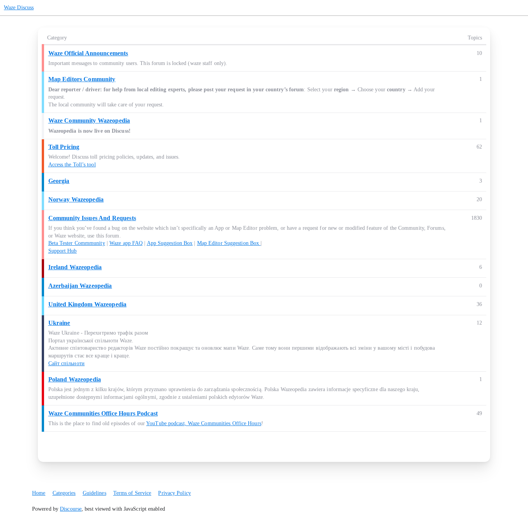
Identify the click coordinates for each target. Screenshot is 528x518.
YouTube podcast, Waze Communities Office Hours (203, 423)
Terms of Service (132, 493)
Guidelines (94, 493)
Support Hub (62, 251)
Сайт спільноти (66, 363)
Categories (64, 493)
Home (38, 493)
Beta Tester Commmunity (76, 243)
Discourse (71, 509)
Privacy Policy (174, 493)
